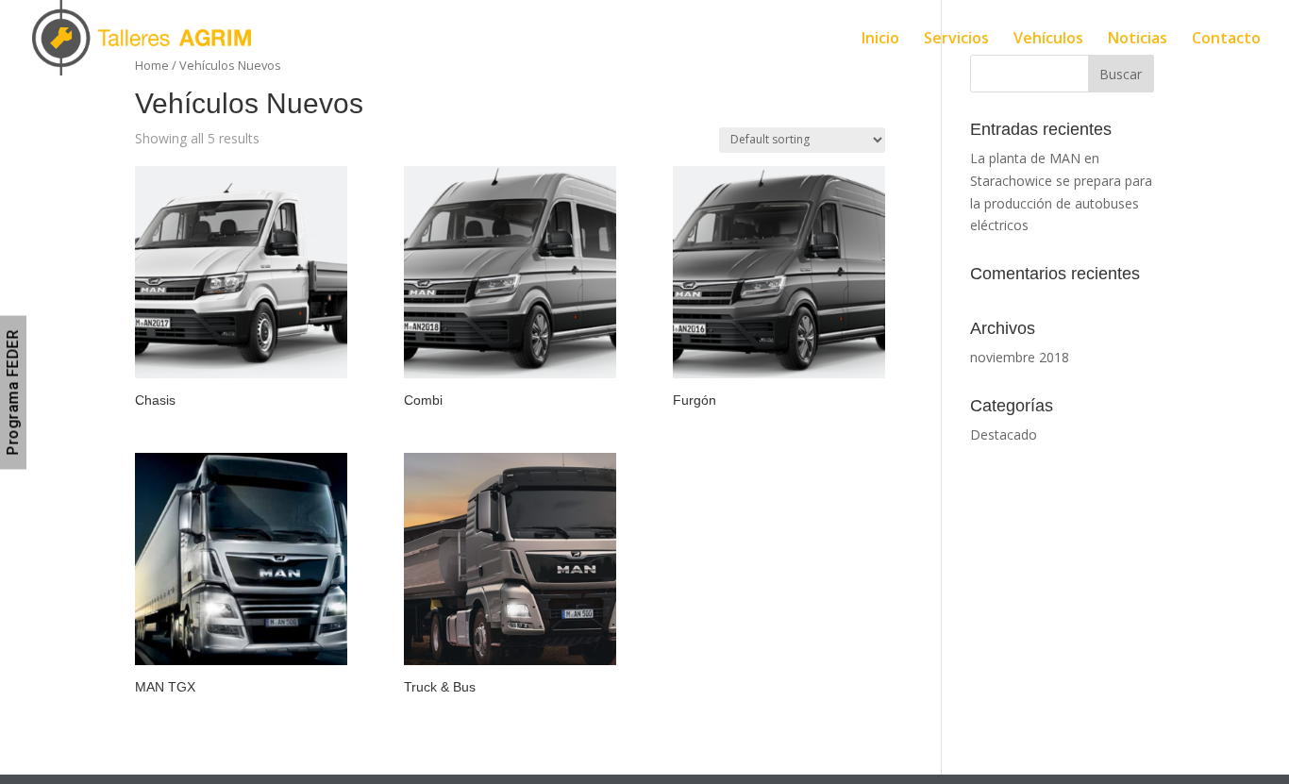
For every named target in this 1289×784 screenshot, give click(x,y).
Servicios (956, 39)
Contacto (1226, 39)
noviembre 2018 (1019, 357)
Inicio (880, 39)
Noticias (1137, 39)
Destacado (1003, 434)
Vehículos (1048, 39)
